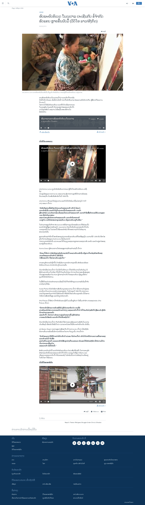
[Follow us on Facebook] (74, 443)
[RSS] (93, 443)
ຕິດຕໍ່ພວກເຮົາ (46, 474)
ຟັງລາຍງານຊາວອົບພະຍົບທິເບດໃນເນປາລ (57, 118)
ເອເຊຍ (41, 12)
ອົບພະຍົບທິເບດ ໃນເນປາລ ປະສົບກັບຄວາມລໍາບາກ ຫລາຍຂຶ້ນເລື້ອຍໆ (67, 148)
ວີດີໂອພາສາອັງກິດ (17, 450)
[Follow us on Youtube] (79, 443)
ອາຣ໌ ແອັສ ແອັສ (47, 484)
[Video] (133, 3)
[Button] (103, 31)
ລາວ (13, 460)
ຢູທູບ (13, 446)
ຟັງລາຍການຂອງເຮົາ (47, 442)
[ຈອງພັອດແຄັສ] (102, 443)
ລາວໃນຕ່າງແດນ (77, 460)
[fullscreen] (104, 181)
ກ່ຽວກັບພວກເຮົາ (16, 474)
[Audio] (127, 3)
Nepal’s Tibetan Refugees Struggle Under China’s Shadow (66, 369)
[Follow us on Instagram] (84, 443)
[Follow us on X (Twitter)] (88, 443)
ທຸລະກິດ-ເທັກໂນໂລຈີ (79, 463)
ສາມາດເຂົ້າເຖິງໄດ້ (78, 498)
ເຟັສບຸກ (14, 484)
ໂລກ (44, 463)
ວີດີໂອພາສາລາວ (16, 442)
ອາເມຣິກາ (45, 460)
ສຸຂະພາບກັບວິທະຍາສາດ (111, 460)
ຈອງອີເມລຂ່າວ (77, 484)
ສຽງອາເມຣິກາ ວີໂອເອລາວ (50, 121)
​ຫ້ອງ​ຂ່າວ (14, 494)
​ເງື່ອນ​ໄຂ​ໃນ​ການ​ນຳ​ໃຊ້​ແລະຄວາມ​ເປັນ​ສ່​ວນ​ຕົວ (24, 498)
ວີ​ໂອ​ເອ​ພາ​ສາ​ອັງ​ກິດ (48, 494)
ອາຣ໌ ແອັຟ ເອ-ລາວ (78, 494)
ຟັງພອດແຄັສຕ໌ (77, 474)
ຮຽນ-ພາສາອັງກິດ (108, 463)
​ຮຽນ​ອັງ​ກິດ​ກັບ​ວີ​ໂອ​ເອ (48, 498)
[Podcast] (98, 443)
